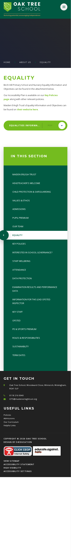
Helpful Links (10, 425)
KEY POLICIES (19, 243)
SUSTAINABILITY (20, 346)
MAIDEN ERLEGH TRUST (24, 174)
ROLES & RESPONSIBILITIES (26, 337)
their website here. (28, 109)
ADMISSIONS (19, 209)
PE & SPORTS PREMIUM (24, 329)
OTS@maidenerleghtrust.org (23, 399)
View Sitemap (12, 461)
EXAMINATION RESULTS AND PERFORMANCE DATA (34, 289)
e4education (24, 442)
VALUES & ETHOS (21, 200)
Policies (7, 415)
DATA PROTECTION (22, 278)
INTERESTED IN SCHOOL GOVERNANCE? (32, 252)
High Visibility (12, 467)
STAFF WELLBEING (21, 261)
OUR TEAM (17, 226)
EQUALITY (45, 62)
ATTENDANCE (19, 269)
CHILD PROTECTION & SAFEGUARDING (31, 191)
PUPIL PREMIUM (20, 217)
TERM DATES (18, 355)
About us (25, 62)
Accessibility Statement (19, 464)
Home (7, 62)
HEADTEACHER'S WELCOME (26, 183)
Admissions (9, 418)
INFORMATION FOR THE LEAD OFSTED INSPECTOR (31, 301)
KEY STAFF (17, 311)
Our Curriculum (11, 422)
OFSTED (16, 320)
